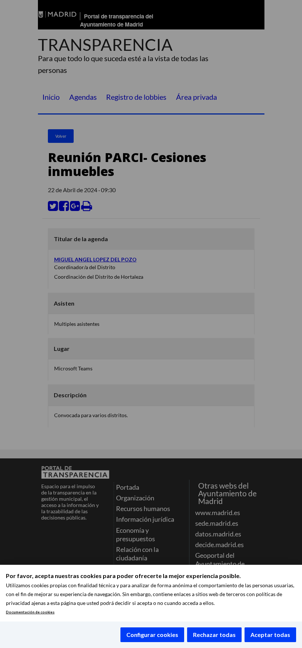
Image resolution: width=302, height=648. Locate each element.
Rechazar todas (214, 634)
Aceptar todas (270, 634)
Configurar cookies (152, 634)
